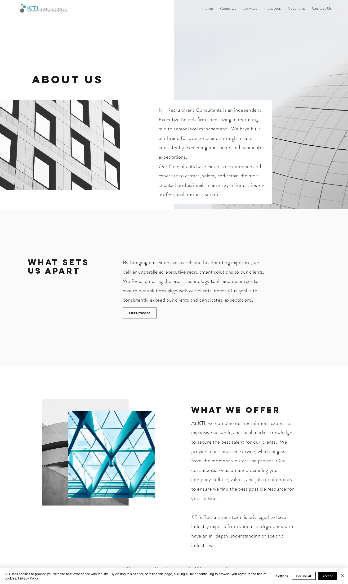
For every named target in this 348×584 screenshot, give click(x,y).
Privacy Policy (28, 578)
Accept (327, 576)
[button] (228, 8)
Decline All (304, 576)
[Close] (342, 576)
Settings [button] (282, 576)
